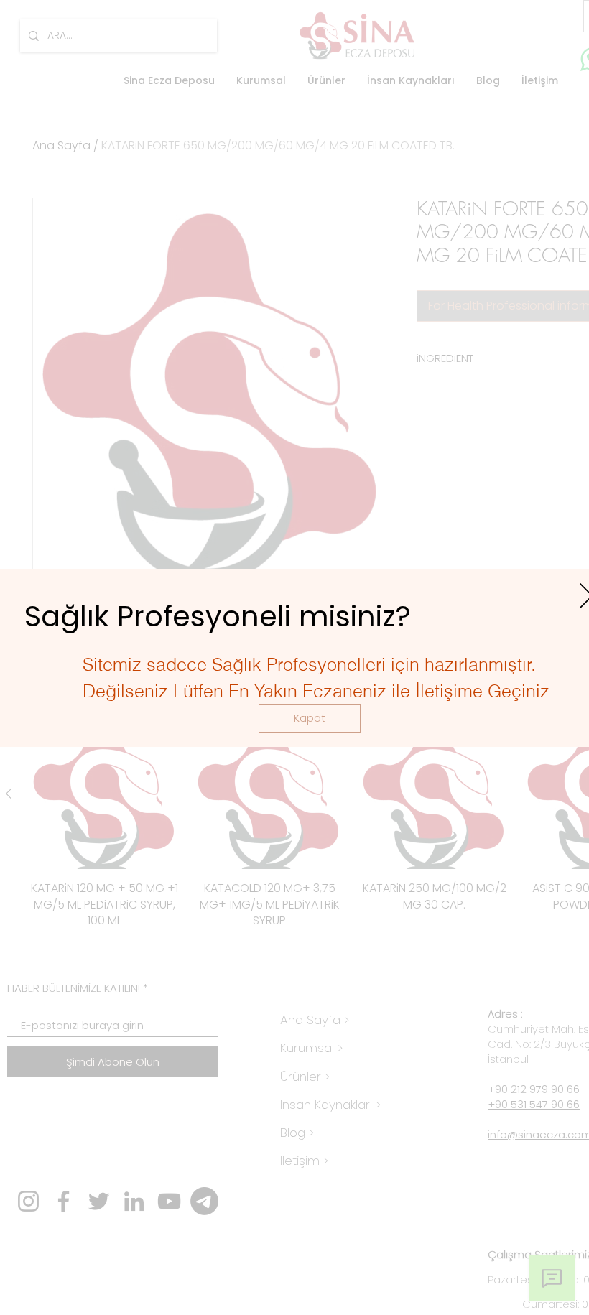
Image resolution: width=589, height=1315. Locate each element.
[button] (310, 718)
